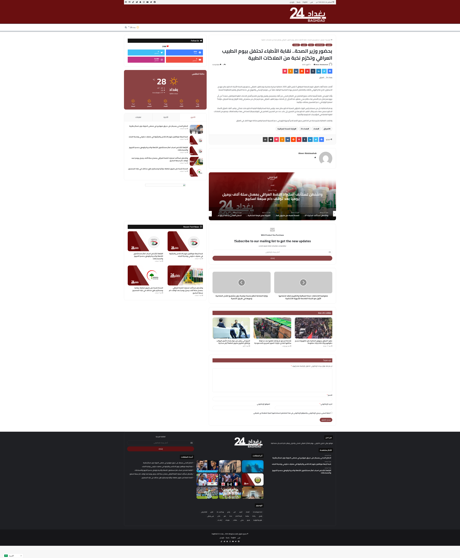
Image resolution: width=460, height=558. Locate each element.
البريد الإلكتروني (326, 404)
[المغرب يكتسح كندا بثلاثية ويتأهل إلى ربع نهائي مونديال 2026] (230, 493)
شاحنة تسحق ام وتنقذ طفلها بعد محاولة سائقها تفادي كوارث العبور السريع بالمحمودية (272, 342)
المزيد (240, 512)
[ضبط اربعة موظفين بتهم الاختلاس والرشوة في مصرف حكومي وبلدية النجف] (196, 140)
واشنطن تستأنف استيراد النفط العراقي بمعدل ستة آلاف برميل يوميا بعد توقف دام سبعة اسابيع (159, 159)
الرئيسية (328, 39)
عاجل (218, 516)
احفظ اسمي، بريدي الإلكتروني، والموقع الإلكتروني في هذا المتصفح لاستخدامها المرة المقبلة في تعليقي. (291, 413)
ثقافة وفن (204, 512)
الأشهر (193, 117)
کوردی (292, 2)
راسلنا (298, 2)
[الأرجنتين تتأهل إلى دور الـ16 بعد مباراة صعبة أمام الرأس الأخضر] (207, 493)
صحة (311, 45)
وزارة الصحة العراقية (286, 129)
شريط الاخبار (319, 45)
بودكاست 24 (220, 512)
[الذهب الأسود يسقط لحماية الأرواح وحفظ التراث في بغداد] (230, 466)
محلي (304, 45)
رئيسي (322, 39)
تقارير (211, 512)
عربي (311, 2)
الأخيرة (166, 117)
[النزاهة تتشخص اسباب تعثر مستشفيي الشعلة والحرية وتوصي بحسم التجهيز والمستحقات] (196, 150)
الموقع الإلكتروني (263, 404)
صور (225, 516)
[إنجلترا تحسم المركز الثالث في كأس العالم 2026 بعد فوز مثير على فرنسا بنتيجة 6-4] (230, 479)
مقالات (235, 520)
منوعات (296, 45)
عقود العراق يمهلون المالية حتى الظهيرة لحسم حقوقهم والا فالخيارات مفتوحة (313, 342)
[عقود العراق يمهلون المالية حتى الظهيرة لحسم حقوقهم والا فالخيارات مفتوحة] (313, 328)
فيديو (248, 520)
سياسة (247, 516)
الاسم (329, 395)
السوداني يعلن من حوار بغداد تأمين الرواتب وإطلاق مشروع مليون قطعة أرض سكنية (233, 342)
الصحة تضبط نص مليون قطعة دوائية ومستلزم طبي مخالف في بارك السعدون (272, 196)
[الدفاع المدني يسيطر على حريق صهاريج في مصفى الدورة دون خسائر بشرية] (196, 129)
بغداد (315, 129)
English (305, 2)
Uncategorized (257, 512)
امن (234, 512)
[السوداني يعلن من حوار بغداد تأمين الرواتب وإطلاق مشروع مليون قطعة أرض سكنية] (231, 328)
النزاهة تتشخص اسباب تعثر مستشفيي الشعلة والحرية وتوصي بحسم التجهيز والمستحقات (158, 148)
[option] (272, 196)
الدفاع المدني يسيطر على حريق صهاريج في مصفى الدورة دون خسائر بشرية (158, 126)
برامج (228, 512)
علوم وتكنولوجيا (257, 520)
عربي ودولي (210, 516)
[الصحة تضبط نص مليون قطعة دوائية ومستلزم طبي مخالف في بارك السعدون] (196, 172)
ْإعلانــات (219, 520)
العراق (326, 129)
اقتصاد (248, 512)
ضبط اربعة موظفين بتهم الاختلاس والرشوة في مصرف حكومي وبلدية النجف (158, 136)
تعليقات (138, 117)
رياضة (254, 516)
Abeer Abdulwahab (322, 64)
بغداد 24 (304, 129)
